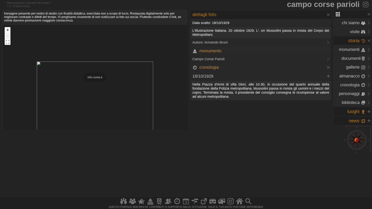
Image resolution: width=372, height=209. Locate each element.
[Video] (221, 204)
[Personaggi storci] (168, 204)
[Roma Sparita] (159, 204)
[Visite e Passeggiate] (123, 204)
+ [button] (7, 29)
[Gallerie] (230, 204)
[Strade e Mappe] (194, 204)
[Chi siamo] (132, 204)
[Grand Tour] (141, 204)
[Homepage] (239, 204)
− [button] (7, 35)
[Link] (203, 204)
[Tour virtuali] (212, 204)
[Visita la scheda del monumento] (366, 4)
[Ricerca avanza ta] (248, 204)
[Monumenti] (150, 204)
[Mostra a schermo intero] (7, 42)
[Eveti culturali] (186, 204)
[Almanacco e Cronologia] (177, 204)
